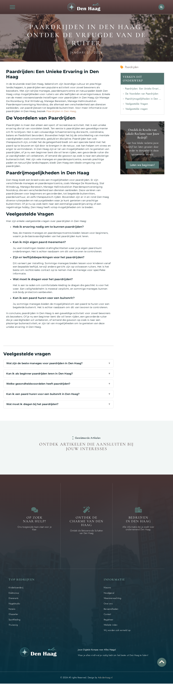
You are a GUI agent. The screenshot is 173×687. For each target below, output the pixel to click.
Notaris (12, 609)
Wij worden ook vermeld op (117, 630)
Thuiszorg (13, 624)
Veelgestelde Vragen (136, 104)
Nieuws (107, 587)
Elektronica (14, 593)
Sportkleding (14, 619)
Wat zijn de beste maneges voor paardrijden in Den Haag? (58, 363)
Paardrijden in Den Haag (61, 111)
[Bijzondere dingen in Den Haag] (86, 509)
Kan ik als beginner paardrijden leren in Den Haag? (58, 373)
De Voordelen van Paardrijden (141, 94)
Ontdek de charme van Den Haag (86, 521)
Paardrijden (132, 67)
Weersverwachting (112, 598)
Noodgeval (109, 593)
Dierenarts (13, 598)
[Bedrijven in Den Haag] (138, 509)
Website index (110, 624)
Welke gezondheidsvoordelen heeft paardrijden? (58, 383)
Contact (107, 614)
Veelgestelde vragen (136, 109)
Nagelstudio (14, 603)
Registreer (108, 619)
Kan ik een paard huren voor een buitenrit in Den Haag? (58, 394)
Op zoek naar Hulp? (34, 519)
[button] (12, 7)
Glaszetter (13, 614)
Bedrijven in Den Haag (138, 519)
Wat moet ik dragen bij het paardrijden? (58, 404)
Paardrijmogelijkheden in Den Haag (143, 99)
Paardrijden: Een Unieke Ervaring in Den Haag (143, 88)
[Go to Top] (162, 662)
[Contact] (34, 509)
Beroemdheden (111, 609)
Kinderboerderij (16, 587)
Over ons (108, 603)
